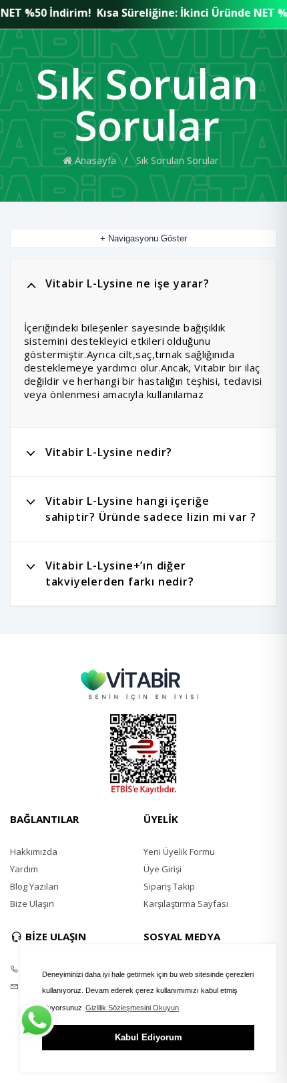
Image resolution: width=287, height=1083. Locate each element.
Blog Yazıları (34, 886)
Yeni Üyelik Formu (179, 851)
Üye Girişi (163, 869)
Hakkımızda (33, 851)
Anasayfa (94, 160)
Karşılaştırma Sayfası (186, 903)
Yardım (24, 869)
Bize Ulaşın (32, 903)
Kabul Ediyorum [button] (148, 1037)
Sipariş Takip (169, 886)
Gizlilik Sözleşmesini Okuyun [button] (132, 1008)
